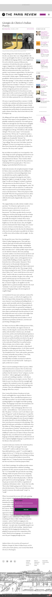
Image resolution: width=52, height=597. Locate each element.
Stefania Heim (7, 29)
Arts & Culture (30, 28)
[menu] (49, 14)
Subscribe (42, 14)
